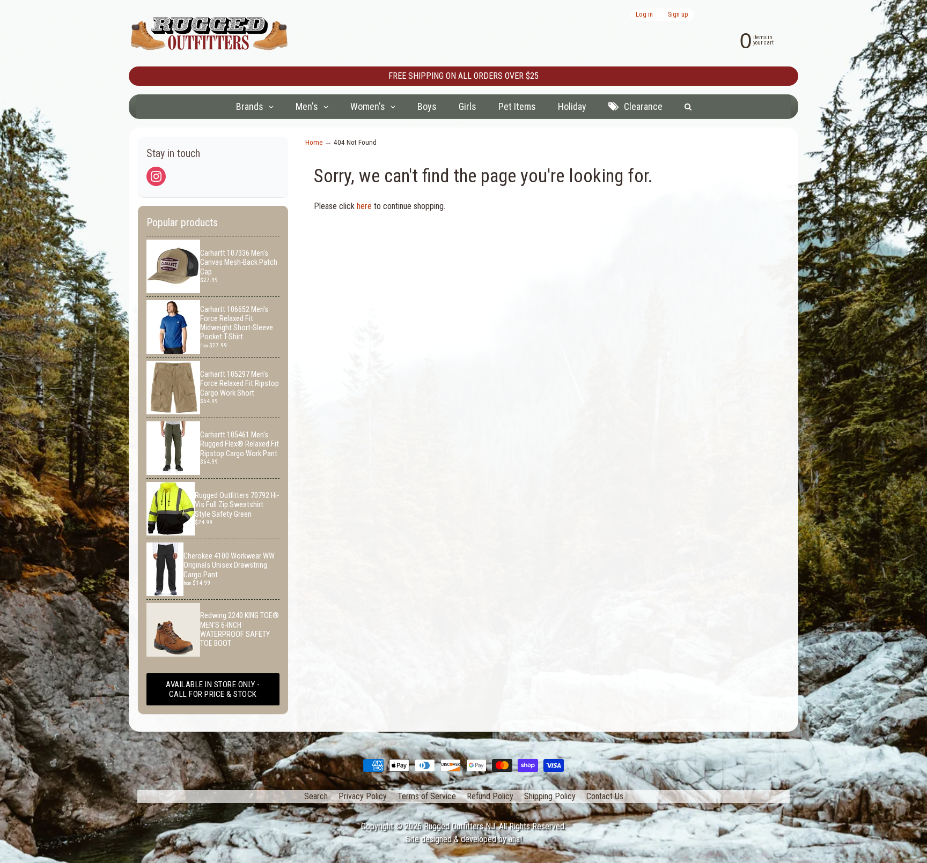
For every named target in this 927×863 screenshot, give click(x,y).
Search (316, 796)
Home (314, 142)
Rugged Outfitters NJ (459, 826)
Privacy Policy (363, 796)
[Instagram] (156, 176)
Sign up (678, 14)
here (364, 206)
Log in (644, 14)
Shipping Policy (550, 796)
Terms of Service (427, 796)
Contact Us (604, 796)
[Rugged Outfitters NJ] (209, 33)
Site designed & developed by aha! (464, 839)
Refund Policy (490, 796)
